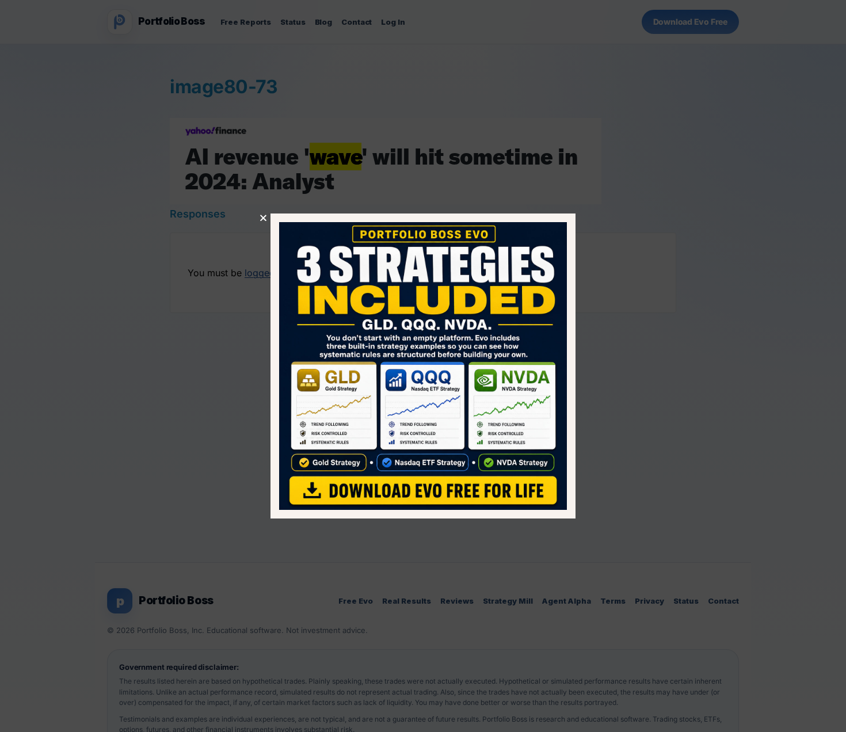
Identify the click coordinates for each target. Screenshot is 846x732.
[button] (263, 218)
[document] (423, 366)
